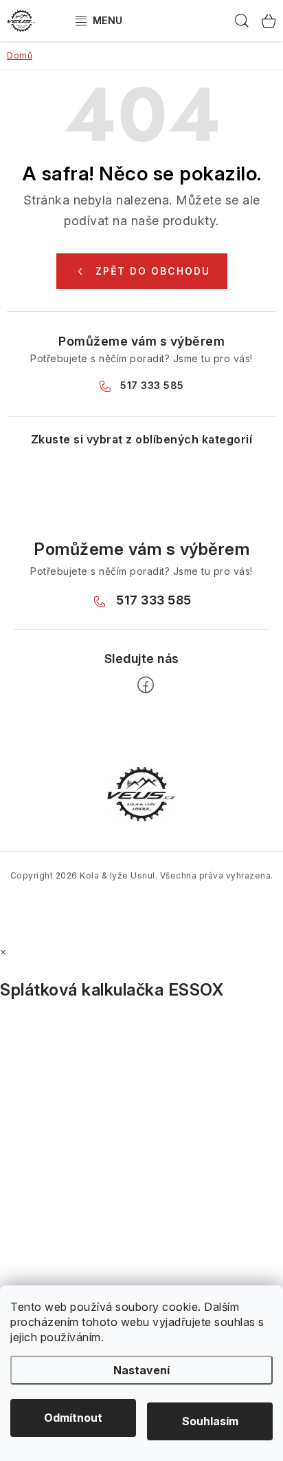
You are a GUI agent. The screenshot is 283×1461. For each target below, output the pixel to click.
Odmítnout (73, 1418)
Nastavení (141, 1370)
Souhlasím (210, 1421)
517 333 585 (152, 385)
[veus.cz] (141, 793)
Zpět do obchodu (152, 271)
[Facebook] (145, 685)
